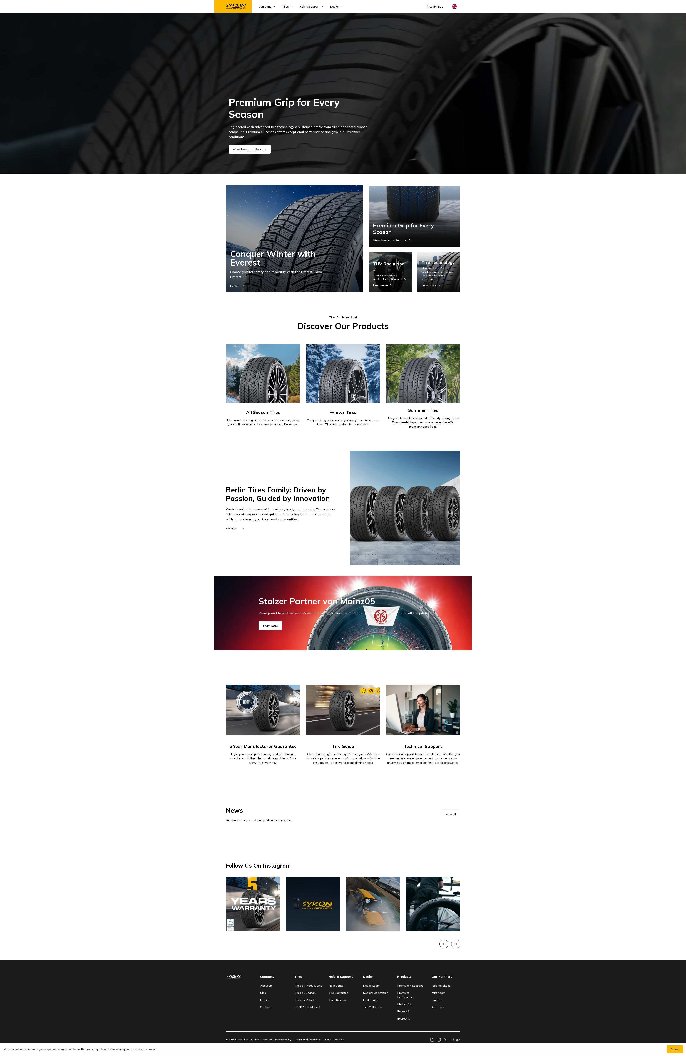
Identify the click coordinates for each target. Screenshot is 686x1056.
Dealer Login (371, 985)
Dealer (334, 6)
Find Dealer (370, 1000)
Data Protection (334, 1039)
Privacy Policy (283, 1039)
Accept (675, 1049)
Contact (265, 1007)
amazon (437, 1000)
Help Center (336, 985)
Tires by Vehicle (304, 1000)
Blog (263, 993)
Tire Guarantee (338, 993)
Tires (285, 6)
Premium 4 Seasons (410, 985)
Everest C (403, 1018)
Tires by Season (305, 993)
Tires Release (338, 1000)
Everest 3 (403, 1011)
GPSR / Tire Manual (307, 1007)
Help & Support (309, 6)
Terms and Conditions (308, 1039)
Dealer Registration (375, 993)
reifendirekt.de (441, 985)
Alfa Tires (438, 1007)
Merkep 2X (404, 1004)
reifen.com (438, 993)
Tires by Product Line (308, 985)
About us (266, 985)
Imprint (265, 1000)
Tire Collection (372, 1007)
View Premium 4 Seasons (250, 149)
